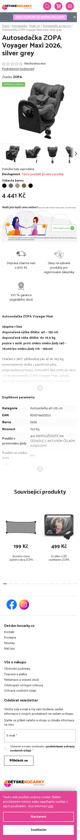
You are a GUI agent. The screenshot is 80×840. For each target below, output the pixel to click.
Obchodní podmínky (17, 669)
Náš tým (9, 649)
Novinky (9, 643)
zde (50, 806)
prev (4, 527)
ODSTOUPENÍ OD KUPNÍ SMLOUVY (40, 17)
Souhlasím (38, 830)
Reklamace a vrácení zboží (21, 680)
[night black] (4, 185)
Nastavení (38, 817)
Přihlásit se (19, 760)
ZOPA (17, 77)
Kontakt (9, 632)
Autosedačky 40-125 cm (46, 408)
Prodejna (10, 638)
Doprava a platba (15, 674)
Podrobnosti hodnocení (18, 69)
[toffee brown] (24, 185)
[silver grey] (11, 185)
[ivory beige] (17, 185)
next (75, 527)
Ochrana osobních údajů (20, 691)
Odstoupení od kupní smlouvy (23, 685)
